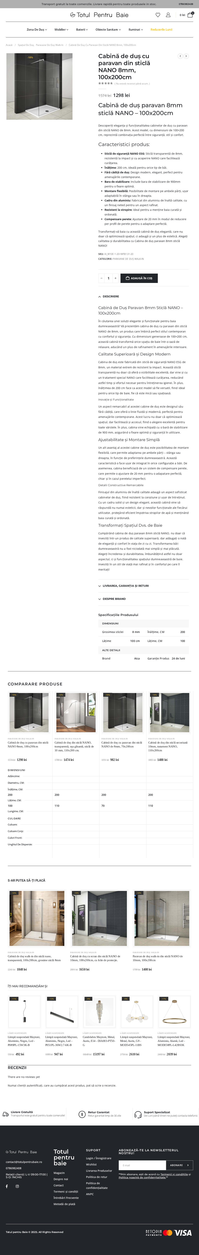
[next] (186, 56)
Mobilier (60, 29)
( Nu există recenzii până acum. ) (132, 83)
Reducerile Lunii (161, 29)
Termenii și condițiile (174, 1174)
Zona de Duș (35, 29)
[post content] (29, 712)
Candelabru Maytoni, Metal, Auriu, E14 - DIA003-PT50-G (99, 1041)
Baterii (80, 29)
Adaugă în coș (141, 278)
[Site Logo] (99, 15)
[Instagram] (17, 1186)
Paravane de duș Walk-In (128, 259)
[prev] (180, 56)
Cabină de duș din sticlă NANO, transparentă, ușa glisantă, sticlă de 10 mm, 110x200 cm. (74, 746)
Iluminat (134, 29)
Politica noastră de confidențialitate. (142, 1177)
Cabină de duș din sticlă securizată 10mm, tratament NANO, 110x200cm (168, 746)
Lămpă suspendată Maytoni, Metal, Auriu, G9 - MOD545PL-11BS (136, 1041)
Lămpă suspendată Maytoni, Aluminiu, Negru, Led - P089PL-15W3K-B (24, 1041)
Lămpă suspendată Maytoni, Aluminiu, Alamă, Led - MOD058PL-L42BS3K (174, 1041)
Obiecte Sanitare (107, 29)
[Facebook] (7, 1186)
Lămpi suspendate (17, 1033)
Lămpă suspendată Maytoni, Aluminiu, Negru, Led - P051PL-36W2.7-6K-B (61, 1041)
